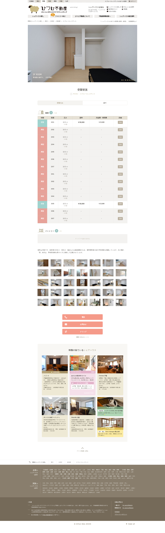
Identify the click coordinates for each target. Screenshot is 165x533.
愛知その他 (122, 472)
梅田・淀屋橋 (87, 474)
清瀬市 (113, 490)
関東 (43, 1)
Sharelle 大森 (75, 417)
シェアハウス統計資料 (127, 16)
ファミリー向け (60, 16)
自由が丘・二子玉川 (48, 485)
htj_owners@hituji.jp (128, 508)
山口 (130, 476)
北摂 (63, 476)
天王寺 (105, 474)
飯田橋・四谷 (95, 483)
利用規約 (117, 511)
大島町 (98, 492)
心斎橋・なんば (97, 474)
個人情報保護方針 (48, 514)
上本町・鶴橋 (46, 476)
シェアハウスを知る (96, 7)
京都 (65, 474)
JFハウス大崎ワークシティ (52, 417)
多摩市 (125, 490)
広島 (114, 476)
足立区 (81, 488)
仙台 (80, 469)
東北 (38, 1)
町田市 (108, 490)
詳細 (120, 122)
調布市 (69, 490)
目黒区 (97, 488)
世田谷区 (45, 488)
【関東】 (89, 469)
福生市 (79, 492)
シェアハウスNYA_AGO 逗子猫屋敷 (110, 410)
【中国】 (110, 476)
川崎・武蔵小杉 (74, 485)
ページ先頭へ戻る (82, 451)
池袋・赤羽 (61, 483)
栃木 (110, 469)
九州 (66, 1)
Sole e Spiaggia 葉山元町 (109, 431)
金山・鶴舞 (90, 472)
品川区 (117, 488)
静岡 (44, 472)
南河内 (84, 476)
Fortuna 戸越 (103, 375)
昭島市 (74, 492)
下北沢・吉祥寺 (86, 483)
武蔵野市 (74, 490)
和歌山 (81, 474)
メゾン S (46, 375)
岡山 (118, 476)
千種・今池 (83, 472)
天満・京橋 (124, 474)
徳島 (122, 476)
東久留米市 (57, 492)
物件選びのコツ (113, 9)
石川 (55, 472)
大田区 (52, 21)
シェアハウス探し (38, 16)
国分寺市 (119, 490)
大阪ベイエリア (56, 476)
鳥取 (126, 476)
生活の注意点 (112, 11)
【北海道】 (46, 469)
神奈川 (98, 469)
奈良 (73, 474)
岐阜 (48, 472)
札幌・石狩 (57, 469)
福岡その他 (130, 478)
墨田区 (53, 490)
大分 (72, 478)
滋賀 (76, 474)
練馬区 (87, 488)
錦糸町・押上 (123, 483)
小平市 (80, 490)
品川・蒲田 (68, 483)
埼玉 (106, 469)
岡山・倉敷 (46, 478)
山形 (72, 469)
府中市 (85, 490)
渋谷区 (92, 488)
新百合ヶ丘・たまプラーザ (87, 485)
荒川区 (122, 488)
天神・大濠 (101, 478)
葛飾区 (128, 488)
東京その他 (127, 485)
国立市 (44, 492)
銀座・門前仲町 (114, 483)
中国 (61, 1)
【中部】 (124, 469)
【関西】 (56, 474)
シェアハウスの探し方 (115, 7)
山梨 (51, 472)
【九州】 (64, 478)
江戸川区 (107, 488)
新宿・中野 (53, 483)
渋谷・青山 (46, 483)
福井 (63, 472)
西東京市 (50, 492)
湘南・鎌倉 (100, 485)
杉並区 (51, 488)
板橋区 (56, 488)
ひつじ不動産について (82, 16)
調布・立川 (58, 485)
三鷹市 (58, 490)
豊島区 (71, 488)
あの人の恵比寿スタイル (78, 375)
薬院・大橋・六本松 (111, 478)
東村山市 (84, 492)
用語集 (125, 9)
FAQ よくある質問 (129, 7)
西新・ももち (121, 478)
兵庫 (69, 474)
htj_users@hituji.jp (127, 505)
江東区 (133, 488)
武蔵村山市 (92, 492)
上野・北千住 (76, 483)
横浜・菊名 (66, 485)
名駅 (71, 472)
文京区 (48, 490)
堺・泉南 (78, 476)
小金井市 (102, 490)
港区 (44, 490)
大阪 (61, 474)
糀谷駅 (58, 21)
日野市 (63, 492)
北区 (113, 488)
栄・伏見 (75, 472)
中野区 (76, 488)
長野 (132, 469)
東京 (46, 21)
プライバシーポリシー (121, 514)
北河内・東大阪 (69, 476)
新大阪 (117, 474)
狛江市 (69, 492)
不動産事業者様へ (105, 16)
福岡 (68, 478)
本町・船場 (111, 474)
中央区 (64, 490)
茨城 (114, 469)
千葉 (102, 469)
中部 (49, 1)
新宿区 (66, 488)
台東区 (102, 488)
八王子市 (130, 490)
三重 (59, 472)
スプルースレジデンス (69, 21)
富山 (67, 472)
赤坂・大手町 (104, 483)
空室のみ (60, 103)
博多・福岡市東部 (91, 478)
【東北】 (64, 469)
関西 (55, 1)
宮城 (68, 469)
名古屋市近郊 (98, 472)
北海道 (31, 1)
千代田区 (91, 490)
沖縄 (76, 478)
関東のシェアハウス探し (35, 21)
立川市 (97, 490)
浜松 (109, 472)
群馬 (118, 469)
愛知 (128, 469)
